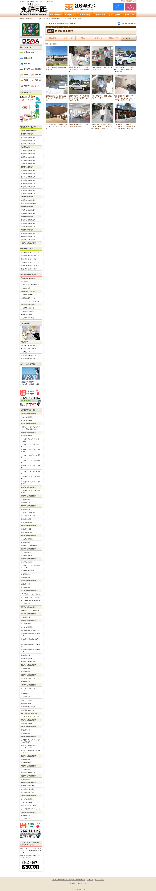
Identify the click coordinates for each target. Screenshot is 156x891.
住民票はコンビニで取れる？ (29, 348)
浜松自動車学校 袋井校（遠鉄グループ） (30, 640)
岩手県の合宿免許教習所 (28, 137)
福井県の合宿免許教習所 (28, 177)
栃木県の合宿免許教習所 (28, 153)
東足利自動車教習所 (27, 522)
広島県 (46, 18)
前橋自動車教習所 (26, 529)
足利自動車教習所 (26, 519)
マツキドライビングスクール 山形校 (30, 461)
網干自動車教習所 (26, 703)
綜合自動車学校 (25, 655)
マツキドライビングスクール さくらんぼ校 (30, 440)
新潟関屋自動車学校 (27, 562)
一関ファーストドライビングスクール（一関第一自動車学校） (30, 428)
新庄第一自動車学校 (27, 435)
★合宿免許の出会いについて (29, 314)
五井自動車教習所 (26, 552)
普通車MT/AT (29, 52)
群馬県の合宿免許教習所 (28, 157)
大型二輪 (27, 63)
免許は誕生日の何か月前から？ (30, 345)
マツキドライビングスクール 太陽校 (30, 456)
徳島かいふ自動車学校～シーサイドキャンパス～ (30, 751)
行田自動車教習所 (26, 542)
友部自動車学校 (25, 502)
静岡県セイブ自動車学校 (28, 661)
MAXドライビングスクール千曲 (30, 610)
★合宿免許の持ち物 (27, 294)
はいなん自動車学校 (27, 627)
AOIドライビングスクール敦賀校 (30, 600)
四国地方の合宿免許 (27, 216)
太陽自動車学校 (25, 584)
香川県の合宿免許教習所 (28, 223)
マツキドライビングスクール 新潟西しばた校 (30, 566)
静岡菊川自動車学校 (27, 658)
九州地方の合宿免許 (27, 230)
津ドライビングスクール (28, 678)
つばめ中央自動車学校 (27, 570)
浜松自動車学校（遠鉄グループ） (30, 630)
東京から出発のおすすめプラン (30, 252)
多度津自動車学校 (26, 762)
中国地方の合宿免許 (27, 206)
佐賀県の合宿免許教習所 (28, 233)
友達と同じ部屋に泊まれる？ (29, 355)
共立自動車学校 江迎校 (27, 792)
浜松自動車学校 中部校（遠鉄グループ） (30, 645)
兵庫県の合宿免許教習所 (28, 200)
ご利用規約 (56, 880)
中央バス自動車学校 (27, 417)
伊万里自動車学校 (26, 779)
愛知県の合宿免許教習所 (28, 190)
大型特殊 (27, 86)
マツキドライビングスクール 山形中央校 (30, 450)
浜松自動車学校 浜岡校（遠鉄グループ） (30, 634)
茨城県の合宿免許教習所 (28, 150)
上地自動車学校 (25, 668)
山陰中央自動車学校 (27, 723)
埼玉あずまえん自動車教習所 (29, 545)
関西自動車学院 (25, 759)
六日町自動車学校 (26, 574)
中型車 (26, 74)
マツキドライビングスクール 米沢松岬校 (30, 483)
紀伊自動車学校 (25, 681)
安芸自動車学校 (25, 769)
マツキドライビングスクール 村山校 (30, 445)
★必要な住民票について (28, 298)
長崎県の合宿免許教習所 (28, 236)
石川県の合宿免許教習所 (28, 173)
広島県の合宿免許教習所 (28, 213)
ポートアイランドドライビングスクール (30, 689)
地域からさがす (26, 92)
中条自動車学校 (25, 577)
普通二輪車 (28, 58)
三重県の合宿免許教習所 (28, 193)
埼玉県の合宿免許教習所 (28, 160)
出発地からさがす (26, 248)
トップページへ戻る (79, 883)
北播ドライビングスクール (28, 700)
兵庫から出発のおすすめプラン (30, 265)
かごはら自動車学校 (27, 539)
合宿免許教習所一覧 (27, 410)
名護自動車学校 (25, 815)
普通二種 (38, 69)
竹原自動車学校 (56, 18)
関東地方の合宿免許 (27, 147)
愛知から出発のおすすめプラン (30, 259)
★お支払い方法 (25, 288)
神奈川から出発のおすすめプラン (30, 255)
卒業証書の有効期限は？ (28, 358)
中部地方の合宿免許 (27, 167)
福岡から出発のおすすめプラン (30, 269)
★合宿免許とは (25, 281)
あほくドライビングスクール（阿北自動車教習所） (30, 741)
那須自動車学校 (25, 509)
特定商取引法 (66, 880)
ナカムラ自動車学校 (27, 802)
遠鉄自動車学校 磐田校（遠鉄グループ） (30, 650)
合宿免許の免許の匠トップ (27, 18)
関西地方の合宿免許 (27, 197)
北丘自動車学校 (25, 819)
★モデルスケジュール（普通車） (30, 301)
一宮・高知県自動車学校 (28, 772)
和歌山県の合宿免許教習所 (28, 203)
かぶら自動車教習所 (27, 532)
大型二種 (38, 80)
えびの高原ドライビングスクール (30, 809)
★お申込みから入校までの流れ (30, 284)
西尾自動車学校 (25, 671)
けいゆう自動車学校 (27, 799)
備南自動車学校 (25, 730)
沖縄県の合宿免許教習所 (28, 243)
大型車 (26, 80)
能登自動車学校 (25, 587)
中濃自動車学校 (25, 617)
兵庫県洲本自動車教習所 (28, 706)
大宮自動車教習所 (26, 499)
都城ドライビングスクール (28, 805)
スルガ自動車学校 (26, 623)
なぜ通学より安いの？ (27, 352)
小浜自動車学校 (25, 604)
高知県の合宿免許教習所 (28, 226)
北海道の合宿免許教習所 (28, 130)
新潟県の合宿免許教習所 (28, 170)
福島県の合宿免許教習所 (28, 143)
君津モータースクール (27, 555)
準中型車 (27, 69)
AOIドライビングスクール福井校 (30, 594)
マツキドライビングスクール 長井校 (30, 472)
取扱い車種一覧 (26, 47)
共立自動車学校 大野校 (27, 789)
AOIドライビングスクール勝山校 (30, 597)
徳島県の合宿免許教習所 (28, 220)
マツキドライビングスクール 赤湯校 (30, 477)
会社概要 (90, 880)
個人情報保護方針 (78, 880)
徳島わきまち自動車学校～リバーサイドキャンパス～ (30, 746)
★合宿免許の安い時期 (27, 318)
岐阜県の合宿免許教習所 (28, 183)
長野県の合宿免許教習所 (28, 180)
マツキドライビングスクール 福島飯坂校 (30, 491)
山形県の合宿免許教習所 (28, 140)
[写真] (57, 56)
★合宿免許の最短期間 (27, 311)
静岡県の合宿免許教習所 (28, 187)
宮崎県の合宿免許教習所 (28, 239)
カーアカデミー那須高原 (28, 512)
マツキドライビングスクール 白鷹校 (30, 466)
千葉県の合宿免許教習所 (28, 163)
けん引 (37, 86)
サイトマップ (99, 880)
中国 (39, 18)
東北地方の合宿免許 (27, 134)
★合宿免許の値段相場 (27, 308)
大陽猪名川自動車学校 (27, 710)
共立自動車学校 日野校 (27, 785)
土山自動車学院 (25, 697)
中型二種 (38, 74)
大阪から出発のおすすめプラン (30, 262)
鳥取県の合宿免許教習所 (28, 210)
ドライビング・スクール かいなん (30, 716)
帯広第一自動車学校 (27, 420)
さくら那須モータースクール (29, 515)
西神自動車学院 (25, 693)
